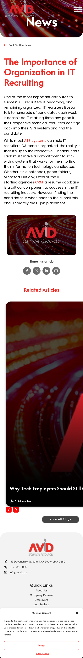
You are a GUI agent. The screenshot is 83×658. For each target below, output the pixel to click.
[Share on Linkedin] (46, 271)
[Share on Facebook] (27, 271)
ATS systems (35, 140)
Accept (41, 645)
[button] (77, 613)
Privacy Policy (42, 653)
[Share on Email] (56, 271)
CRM (39, 182)
